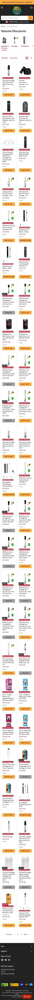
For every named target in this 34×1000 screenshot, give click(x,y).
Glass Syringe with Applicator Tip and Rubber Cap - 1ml (24, 660)
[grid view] (27, 58)
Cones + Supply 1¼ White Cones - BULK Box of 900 (25, 696)
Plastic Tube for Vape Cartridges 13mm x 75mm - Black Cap (8, 766)
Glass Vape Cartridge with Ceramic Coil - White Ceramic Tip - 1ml (8, 445)
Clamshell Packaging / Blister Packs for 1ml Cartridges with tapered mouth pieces (8, 876)
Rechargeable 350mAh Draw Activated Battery (7, 484)
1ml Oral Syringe (7, 836)
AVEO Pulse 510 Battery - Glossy (24, 231)
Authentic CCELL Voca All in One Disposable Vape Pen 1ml (25, 119)
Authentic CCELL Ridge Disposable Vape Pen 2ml (24, 154)
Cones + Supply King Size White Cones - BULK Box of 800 (25, 732)
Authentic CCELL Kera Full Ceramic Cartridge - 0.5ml (7, 193)
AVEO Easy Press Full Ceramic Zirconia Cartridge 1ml (25, 480)
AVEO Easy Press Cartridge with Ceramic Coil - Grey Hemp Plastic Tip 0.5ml (8, 626)
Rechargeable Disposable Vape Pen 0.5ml (25, 804)
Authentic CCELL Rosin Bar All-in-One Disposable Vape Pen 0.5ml (8, 119)
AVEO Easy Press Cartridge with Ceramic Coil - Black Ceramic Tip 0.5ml (8, 519)
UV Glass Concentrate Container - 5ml (23, 82)
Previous (9, 934)
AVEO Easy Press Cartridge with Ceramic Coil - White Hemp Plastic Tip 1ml (25, 408)
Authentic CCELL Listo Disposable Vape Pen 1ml (24, 264)
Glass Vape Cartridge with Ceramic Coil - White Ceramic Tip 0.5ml (25, 445)
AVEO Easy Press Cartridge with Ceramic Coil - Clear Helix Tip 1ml (25, 590)
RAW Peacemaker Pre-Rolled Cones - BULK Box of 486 (8, 910)
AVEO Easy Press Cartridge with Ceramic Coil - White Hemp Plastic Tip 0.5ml (8, 409)
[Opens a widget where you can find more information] (27, 996)
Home (3, 26)
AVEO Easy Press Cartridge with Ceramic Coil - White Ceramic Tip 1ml (25, 372)
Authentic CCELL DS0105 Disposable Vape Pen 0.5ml (25, 915)
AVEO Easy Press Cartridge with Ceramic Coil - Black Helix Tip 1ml (25, 301)
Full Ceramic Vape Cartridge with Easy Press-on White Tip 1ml (8, 661)
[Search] (30, 18)
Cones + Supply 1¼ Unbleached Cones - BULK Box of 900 (8, 732)
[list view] (31, 58)
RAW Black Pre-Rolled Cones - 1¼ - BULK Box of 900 (24, 336)
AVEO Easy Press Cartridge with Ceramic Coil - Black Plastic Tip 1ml (25, 554)
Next (25, 934)
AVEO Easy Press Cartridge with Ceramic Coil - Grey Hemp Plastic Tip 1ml (25, 625)
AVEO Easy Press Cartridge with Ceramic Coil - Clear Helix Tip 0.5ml (8, 590)
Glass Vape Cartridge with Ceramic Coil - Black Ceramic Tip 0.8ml (25, 839)
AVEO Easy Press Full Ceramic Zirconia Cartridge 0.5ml (8, 227)
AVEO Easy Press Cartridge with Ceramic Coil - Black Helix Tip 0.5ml (8, 301)
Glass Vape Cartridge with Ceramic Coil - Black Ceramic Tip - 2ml (8, 83)
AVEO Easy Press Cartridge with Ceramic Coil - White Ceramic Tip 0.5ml (8, 372)
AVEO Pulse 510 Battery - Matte (7, 267)
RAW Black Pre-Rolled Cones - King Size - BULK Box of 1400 (8, 337)
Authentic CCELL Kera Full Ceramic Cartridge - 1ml (24, 193)
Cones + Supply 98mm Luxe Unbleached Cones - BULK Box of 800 (8, 697)
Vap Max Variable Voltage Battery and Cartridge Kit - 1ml (8, 800)
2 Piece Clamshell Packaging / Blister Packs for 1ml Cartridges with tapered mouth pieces (7, 156)
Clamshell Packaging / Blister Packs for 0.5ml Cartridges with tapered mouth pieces (25, 876)
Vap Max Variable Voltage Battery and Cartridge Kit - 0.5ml (25, 766)
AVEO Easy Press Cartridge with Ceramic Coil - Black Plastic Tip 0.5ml (8, 554)
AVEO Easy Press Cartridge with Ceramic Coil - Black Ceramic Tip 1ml (25, 519)
